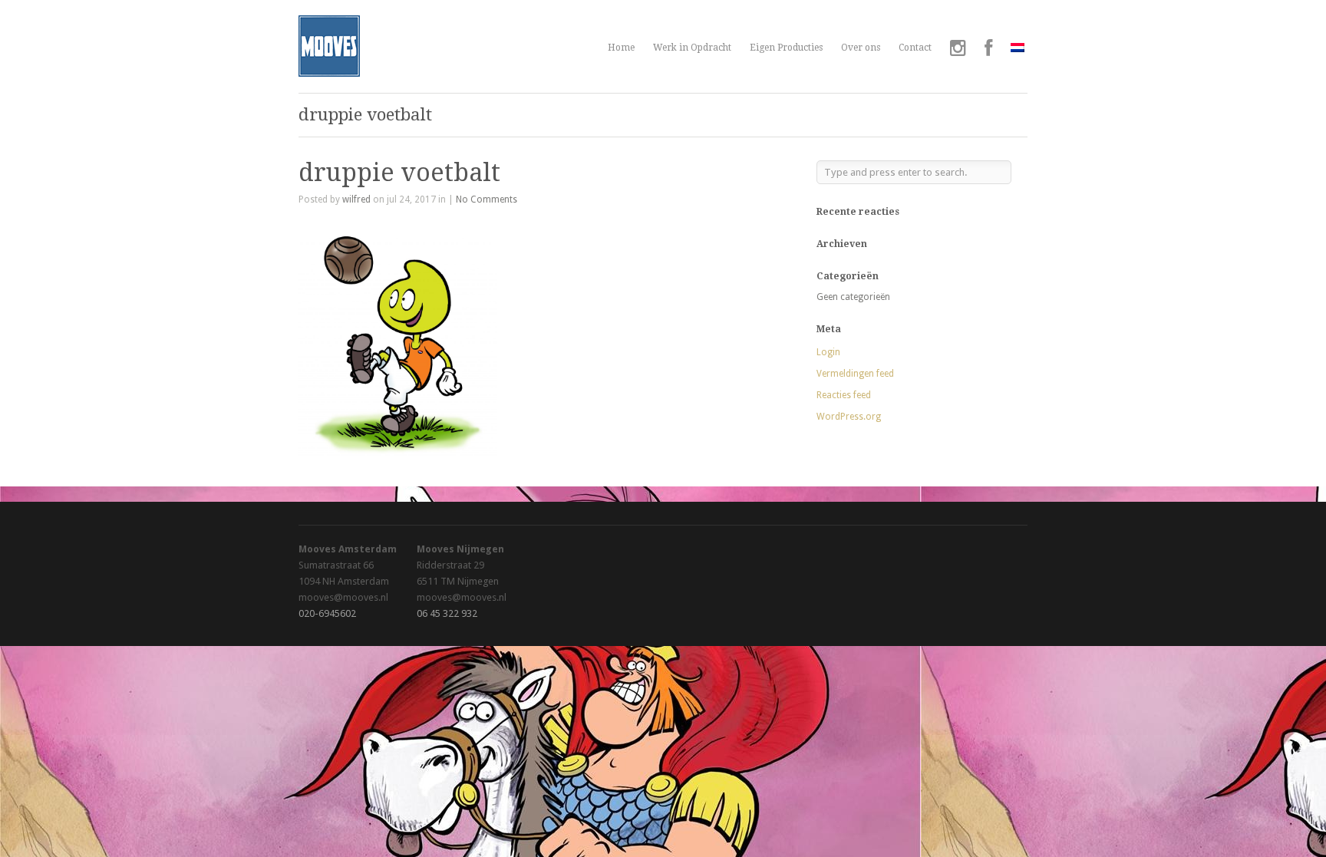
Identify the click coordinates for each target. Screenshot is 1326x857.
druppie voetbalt (399, 172)
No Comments (486, 199)
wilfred (356, 199)
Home (621, 47)
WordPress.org (848, 416)
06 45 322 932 (447, 613)
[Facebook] (988, 49)
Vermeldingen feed (855, 373)
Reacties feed (843, 395)
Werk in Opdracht (692, 47)
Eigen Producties (786, 47)
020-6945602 (327, 613)
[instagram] (958, 49)
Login (828, 352)
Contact (915, 47)
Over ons (860, 47)
